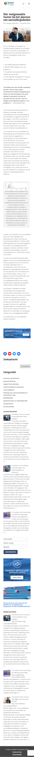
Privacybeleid (17, 754)
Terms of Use (17, 752)
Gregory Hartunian (12, 23)
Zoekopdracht (25, 366)
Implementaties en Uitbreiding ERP (15, 401)
